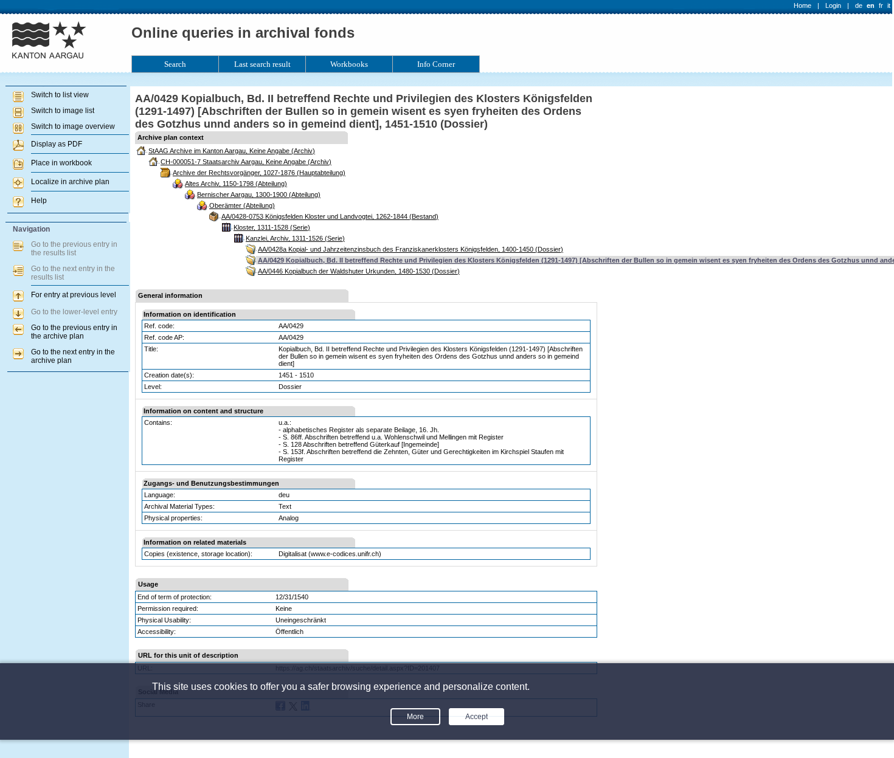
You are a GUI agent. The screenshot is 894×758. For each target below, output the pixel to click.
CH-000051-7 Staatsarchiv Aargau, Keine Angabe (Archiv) (246, 161)
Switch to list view (60, 95)
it (888, 5)
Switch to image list (62, 110)
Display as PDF (56, 144)
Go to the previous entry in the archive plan (74, 331)
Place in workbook (61, 163)
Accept (476, 716)
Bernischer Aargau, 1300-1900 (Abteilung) (259, 194)
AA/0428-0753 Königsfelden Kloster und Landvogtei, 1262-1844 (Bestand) (329, 216)
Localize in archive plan (70, 181)
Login (833, 5)
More (415, 716)
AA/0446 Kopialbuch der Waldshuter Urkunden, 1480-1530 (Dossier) (359, 271)
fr (881, 5)
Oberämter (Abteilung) (242, 205)
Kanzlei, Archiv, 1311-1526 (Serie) (295, 238)
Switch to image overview (73, 126)
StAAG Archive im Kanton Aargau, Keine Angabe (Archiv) (231, 150)
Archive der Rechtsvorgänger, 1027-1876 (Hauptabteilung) (259, 172)
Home (802, 5)
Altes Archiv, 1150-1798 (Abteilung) (236, 183)
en (871, 5)
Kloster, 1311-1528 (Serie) (272, 227)
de (858, 5)
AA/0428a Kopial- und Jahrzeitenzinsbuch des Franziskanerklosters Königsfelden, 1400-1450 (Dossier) (410, 249)
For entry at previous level (73, 295)
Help (39, 200)
